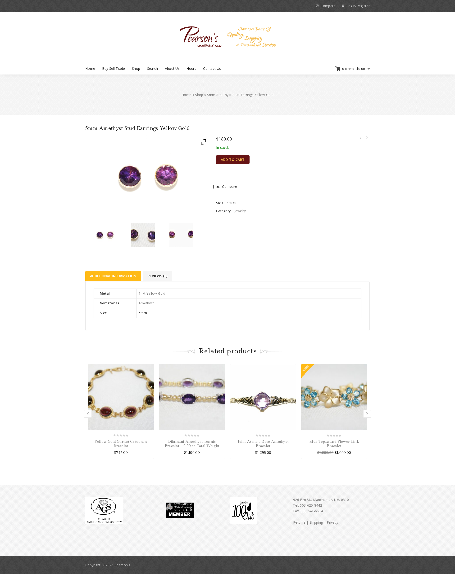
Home (90, 68)
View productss (221, 368)
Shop (136, 68)
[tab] (113, 276)
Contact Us (212, 68)
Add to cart (233, 159)
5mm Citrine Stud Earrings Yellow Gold (366, 137)
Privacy (332, 522)
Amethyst (146, 303)
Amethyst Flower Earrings (360, 137)
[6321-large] (143, 235)
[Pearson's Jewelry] (227, 37)
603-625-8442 (311, 505)
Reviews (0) (157, 276)
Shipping (316, 522)
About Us (172, 68)
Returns (299, 522)
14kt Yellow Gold (152, 293)
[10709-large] (181, 235)
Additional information (113, 276)
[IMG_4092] (105, 235)
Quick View (150, 385)
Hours (191, 68)
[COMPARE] (150, 376)
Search (152, 68)
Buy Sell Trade (113, 68)
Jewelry (240, 211)
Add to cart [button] (150, 368)
